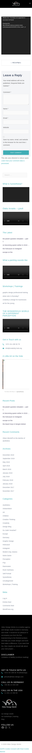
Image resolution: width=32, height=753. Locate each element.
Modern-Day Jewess (10, 552)
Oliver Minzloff (8, 438)
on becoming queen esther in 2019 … (16, 245)
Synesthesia (7, 577)
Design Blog (7, 527)
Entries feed (7, 602)
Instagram (6, 548)
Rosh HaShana (8, 570)
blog (2, 719)
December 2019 (8, 455)
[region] (16, 376)
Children (6, 516)
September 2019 (8, 458)
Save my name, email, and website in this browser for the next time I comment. (15, 142)
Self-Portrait (7, 573)
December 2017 (8, 487)
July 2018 (6, 476)
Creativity (6, 523)
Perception (6, 559)
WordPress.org (8, 609)
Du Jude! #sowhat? (9, 530)
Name (5, 109)
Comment (7, 92)
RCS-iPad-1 (16, 63)
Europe (5, 534)
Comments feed (8, 606)
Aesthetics (6, 505)
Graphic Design (8, 541)
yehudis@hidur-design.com (13, 677)
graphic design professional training (15, 292)
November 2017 (8, 491)
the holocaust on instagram (12, 249)
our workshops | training (9, 716)
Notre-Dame (7, 555)
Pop (4, 563)
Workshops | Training (10, 584)
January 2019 (7, 473)
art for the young (8, 303)
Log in (5, 598)
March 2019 (7, 469)
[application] (16, 36)
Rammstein (7, 566)
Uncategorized (8, 581)
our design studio (7, 714)
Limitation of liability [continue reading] (14, 657)
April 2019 (6, 466)
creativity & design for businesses (14, 300)
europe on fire (8, 252)
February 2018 (8, 480)
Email (5, 118)
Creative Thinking (9, 519)
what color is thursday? (11, 296)
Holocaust (6, 545)
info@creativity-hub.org (13, 348)
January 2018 (7, 484)
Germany (6, 537)
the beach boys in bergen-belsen (14, 424)
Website (6, 127)
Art (4, 512)
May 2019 (6, 462)
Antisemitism (7, 508)
